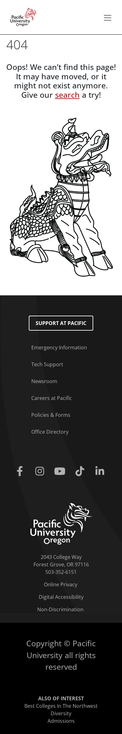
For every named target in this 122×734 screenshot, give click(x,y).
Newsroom (44, 381)
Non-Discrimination (60, 609)
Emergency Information (59, 347)
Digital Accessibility (61, 597)
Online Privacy (60, 584)
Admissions (61, 720)
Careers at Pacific (51, 398)
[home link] (61, 523)
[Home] (22, 16)
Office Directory (50, 431)
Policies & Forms (50, 414)
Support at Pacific (61, 323)
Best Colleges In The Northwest (61, 705)
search (67, 95)
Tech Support (47, 364)
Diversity (61, 713)
